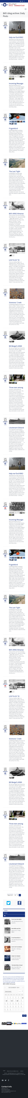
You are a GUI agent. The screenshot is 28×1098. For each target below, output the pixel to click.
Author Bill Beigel (17, 976)
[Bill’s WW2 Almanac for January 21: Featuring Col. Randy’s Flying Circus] (23, 205)
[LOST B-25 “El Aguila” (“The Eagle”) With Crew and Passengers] (23, 248)
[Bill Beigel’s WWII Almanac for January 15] (23, 335)
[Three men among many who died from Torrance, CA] (23, 378)
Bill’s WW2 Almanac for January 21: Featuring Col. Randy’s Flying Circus (16, 213)
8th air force (5, 976)
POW (23, 979)
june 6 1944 (20, 978)
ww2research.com (7, 1092)
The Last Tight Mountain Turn (15, 171)
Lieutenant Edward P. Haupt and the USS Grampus (16, 428)
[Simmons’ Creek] (23, 293)
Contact (21, 1071)
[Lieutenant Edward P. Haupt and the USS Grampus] (23, 420)
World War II (9, 982)
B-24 (21, 976)
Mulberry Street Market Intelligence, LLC (13, 1074)
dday (17, 978)
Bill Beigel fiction (10, 978)
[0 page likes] (19, 903)
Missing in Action (6, 979)
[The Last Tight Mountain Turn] (23, 163)
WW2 (12, 982)
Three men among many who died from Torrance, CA (17, 387)
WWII (14, 982)
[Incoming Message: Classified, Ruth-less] (23, 70)
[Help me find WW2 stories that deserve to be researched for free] (23, 27)
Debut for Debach (15, 956)
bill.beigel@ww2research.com (10, 1091)
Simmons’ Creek (15, 302)
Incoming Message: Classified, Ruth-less (16, 83)
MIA (23, 978)
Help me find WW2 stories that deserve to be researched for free (16, 37)
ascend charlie (10, 976)
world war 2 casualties (16, 981)
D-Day (14, 978)
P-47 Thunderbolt (13, 979)
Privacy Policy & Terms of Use (12, 1071)
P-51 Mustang (19, 979)
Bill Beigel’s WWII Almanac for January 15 (17, 346)
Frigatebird (13, 128)
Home (4, 1070)
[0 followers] (8, 903)
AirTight (23, 1074)
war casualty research (7, 981)
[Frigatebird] (23, 116)
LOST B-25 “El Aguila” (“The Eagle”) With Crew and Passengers (16, 260)
